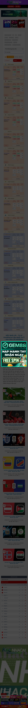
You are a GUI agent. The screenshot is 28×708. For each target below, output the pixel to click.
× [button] (24, 343)
